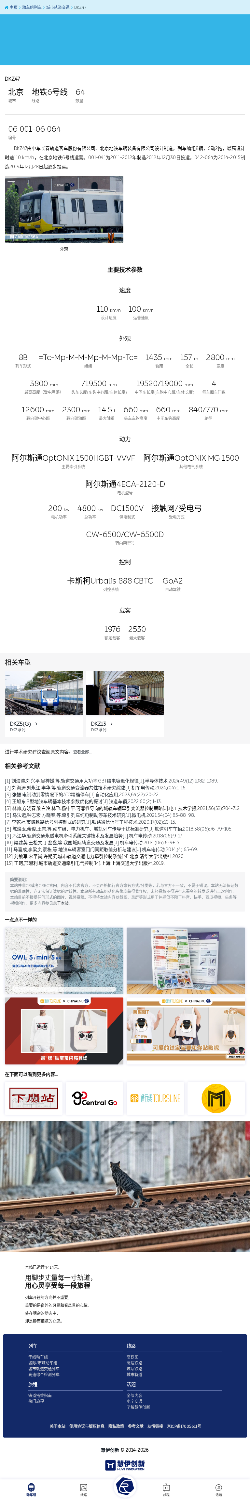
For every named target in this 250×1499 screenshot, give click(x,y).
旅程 (166, 1495)
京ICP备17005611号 (184, 1426)
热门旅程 (36, 1401)
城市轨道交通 (57, 7)
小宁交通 (134, 1401)
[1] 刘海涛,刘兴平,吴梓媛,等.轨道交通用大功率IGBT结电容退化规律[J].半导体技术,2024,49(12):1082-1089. (111, 781)
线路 (83, 1495)
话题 (218, 1495)
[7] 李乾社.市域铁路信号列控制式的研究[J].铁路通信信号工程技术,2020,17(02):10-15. (90, 822)
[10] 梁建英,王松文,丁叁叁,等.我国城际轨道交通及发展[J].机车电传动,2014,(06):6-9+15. (92, 843)
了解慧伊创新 (138, 1407)
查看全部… (82, 752)
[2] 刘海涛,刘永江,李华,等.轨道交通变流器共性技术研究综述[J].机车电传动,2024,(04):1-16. (96, 788)
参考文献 (136, 1426)
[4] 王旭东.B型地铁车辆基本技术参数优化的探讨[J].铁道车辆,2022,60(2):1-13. (83, 801)
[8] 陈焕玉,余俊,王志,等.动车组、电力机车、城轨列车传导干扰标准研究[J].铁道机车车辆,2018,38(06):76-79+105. (118, 829)
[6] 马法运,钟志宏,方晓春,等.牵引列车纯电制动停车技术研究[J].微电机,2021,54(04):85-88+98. (100, 815)
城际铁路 (134, 1369)
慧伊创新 (110, 1450)
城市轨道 (134, 1375)
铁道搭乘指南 (40, 1395)
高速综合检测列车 (44, 1375)
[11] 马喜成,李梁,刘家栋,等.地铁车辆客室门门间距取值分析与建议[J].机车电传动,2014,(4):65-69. (101, 849)
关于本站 (61, 903)
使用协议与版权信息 (86, 1426)
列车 (32, 1346)
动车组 (31, 1495)
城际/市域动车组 (42, 1363)
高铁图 (132, 1357)
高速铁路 (134, 1363)
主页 (13, 7)
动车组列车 (31, 7)
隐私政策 (116, 1426)
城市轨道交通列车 (44, 1369)
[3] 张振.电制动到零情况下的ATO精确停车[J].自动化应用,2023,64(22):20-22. (82, 795)
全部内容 (134, 1395)
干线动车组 (38, 1357)
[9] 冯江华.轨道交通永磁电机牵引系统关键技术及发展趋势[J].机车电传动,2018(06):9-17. (94, 836)
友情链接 (155, 1426)
